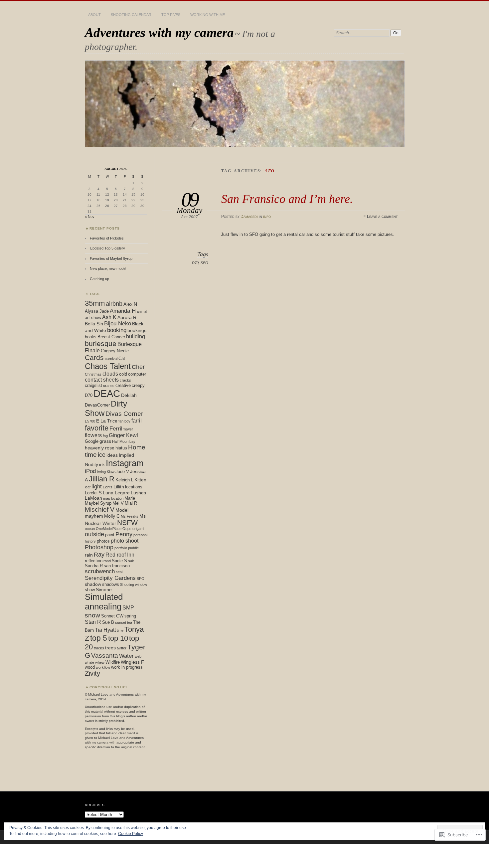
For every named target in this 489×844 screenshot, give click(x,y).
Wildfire (112, 662)
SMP (128, 607)
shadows (110, 584)
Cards (94, 357)
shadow (93, 584)
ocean (90, 529)
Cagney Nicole (115, 350)
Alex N (130, 304)
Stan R (93, 622)
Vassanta (104, 655)
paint (109, 534)
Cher (138, 367)
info (267, 216)
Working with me (207, 15)
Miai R (131, 503)
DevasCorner (97, 405)
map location (113, 498)
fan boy (124, 421)
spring (130, 615)
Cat (121, 358)
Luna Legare (116, 492)
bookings (136, 330)
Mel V (118, 503)
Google (91, 441)
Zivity (92, 673)
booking (116, 330)
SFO (204, 263)
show (90, 589)
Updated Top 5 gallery (107, 248)
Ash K (109, 317)
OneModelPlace (108, 529)
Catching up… (101, 279)
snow (92, 615)
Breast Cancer (111, 336)
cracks (125, 380)
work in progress (127, 667)
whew (99, 662)
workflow (103, 667)
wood (90, 667)
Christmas (93, 374)
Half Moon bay (123, 441)
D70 (195, 263)
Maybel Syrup (98, 503)
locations (133, 486)
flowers (93, 435)
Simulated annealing (104, 601)
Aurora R (126, 317)
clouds (110, 374)
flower (128, 429)
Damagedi (249, 216)
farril (136, 420)
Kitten (140, 479)
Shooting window (133, 585)
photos (103, 541)
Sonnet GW (112, 615)
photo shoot (124, 541)
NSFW (127, 522)
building (135, 336)
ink (102, 464)
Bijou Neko (117, 323)
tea (129, 622)
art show (93, 317)
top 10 (118, 638)
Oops (126, 529)
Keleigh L (124, 479)
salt (131, 561)
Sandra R (94, 565)
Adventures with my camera (159, 32)
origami (138, 529)
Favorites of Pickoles (107, 238)
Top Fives (170, 15)
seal (119, 572)
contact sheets (102, 380)
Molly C (112, 516)
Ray (99, 554)
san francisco (117, 565)
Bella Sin (94, 323)
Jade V (122, 471)
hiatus (121, 447)
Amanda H (123, 311)
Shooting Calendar (131, 15)
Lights (107, 487)
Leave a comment (382, 216)
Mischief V (99, 509)
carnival (111, 359)
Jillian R (101, 479)
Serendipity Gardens (110, 578)
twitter (121, 648)
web (138, 656)
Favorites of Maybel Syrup (111, 258)
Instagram (125, 463)
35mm (95, 303)
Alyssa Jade (97, 311)
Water (126, 656)
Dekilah (129, 395)
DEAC (106, 393)
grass (105, 441)
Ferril (115, 428)
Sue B (108, 622)
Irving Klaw (105, 472)
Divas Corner (124, 413)
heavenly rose (99, 447)
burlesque (100, 343)
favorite (96, 428)
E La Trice (106, 420)
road (107, 561)
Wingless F (132, 662)
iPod (90, 471)
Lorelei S (93, 492)
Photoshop (99, 547)
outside (94, 534)
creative (123, 385)
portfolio (120, 548)
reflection (93, 560)
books (90, 336)
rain (89, 555)
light (96, 486)
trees (110, 647)
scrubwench (100, 571)
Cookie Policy (130, 833)
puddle (133, 548)
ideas (112, 455)
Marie (129, 498)
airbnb (114, 303)
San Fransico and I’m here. (287, 199)
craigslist (93, 385)
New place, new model (108, 268)
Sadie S (119, 560)
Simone (104, 589)
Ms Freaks (129, 516)
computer (137, 374)
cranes (108, 386)
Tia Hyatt (105, 630)
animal (142, 311)
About (94, 15)
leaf (87, 487)
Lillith (118, 486)
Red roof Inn (119, 555)
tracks (99, 648)
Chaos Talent (108, 366)
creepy (138, 385)
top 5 (98, 638)
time (120, 630)
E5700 (90, 421)
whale (89, 662)
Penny (123, 534)
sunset (120, 622)
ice (101, 454)
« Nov (89, 217)
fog (105, 436)
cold (123, 374)
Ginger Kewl (123, 435)
